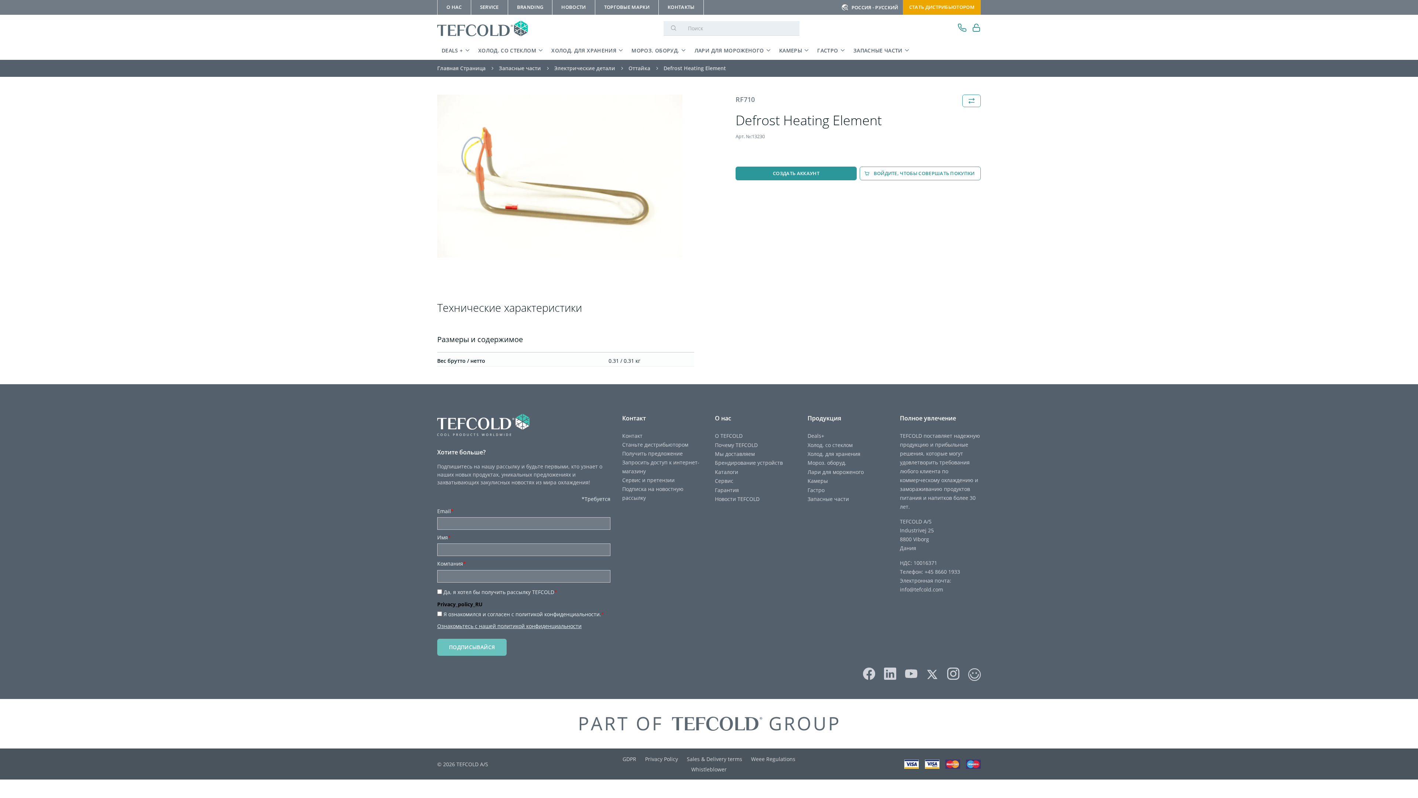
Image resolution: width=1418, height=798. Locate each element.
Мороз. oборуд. (655, 50)
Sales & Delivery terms (714, 759)
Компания (451, 563)
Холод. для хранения (583, 50)
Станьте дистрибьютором (655, 444)
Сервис (724, 480)
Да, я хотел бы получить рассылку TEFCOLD (500, 592)
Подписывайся (472, 647)
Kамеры (790, 50)
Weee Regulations (773, 759)
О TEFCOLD (729, 435)
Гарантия (727, 490)
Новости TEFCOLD (737, 498)
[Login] (976, 29)
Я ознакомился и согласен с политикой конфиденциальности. (523, 614)
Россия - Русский (875, 7)
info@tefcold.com (921, 589)
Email (445, 511)
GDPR (629, 759)
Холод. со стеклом (507, 50)
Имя (444, 537)
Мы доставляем (735, 453)
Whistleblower (709, 769)
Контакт (632, 435)
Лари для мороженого (729, 50)
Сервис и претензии (648, 480)
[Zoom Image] (559, 176)
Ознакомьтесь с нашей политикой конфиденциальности (509, 626)
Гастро (827, 50)
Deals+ (816, 435)
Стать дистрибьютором (942, 7)
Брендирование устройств (749, 462)
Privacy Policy (661, 759)
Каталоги (726, 471)
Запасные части (877, 50)
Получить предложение (652, 453)
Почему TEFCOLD (736, 445)
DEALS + (452, 50)
